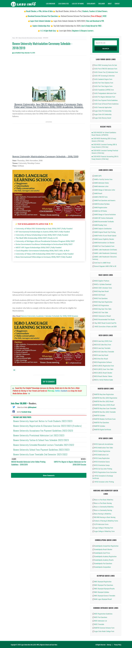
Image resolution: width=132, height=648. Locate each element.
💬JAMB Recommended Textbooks (103, 221)
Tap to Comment (49, 381)
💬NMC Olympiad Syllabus (100, 592)
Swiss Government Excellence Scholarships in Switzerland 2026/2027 (44, 244)
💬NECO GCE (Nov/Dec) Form (101, 344)
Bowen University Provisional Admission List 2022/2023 (38, 435)
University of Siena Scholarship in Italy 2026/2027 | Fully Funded (42, 235)
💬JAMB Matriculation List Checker (103, 242)
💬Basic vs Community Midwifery (103, 506)
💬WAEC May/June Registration (102, 302)
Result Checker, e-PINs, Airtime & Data (39, 11)
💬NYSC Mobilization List (100, 454)
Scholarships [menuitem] (91, 3)
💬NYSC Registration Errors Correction (104, 472)
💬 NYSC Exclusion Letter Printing (103, 482)
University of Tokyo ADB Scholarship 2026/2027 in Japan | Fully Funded (44, 254)
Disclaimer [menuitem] (101, 3)
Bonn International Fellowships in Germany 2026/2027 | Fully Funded (44, 257)
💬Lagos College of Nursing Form (102, 528)
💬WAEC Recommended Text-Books (103, 319)
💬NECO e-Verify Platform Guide (102, 380)
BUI (17, 38)
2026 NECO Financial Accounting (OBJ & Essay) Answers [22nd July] (105, 157)
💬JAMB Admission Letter (100, 186)
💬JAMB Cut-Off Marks (99, 211)
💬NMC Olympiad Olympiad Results (103, 588)
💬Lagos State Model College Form (103, 631)
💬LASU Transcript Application (102, 107)
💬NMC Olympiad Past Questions (102, 585)
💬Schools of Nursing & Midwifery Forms (105, 521)
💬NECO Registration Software (102, 362)
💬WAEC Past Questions (100, 298)
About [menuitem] (110, 3)
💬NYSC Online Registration (101, 451)
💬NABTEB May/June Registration (103, 394)
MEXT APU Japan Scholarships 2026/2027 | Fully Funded (38, 247)
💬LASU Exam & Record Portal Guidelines (105, 104)
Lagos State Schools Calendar (40, 21)
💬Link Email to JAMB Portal (101, 262)
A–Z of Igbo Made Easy (48, 30)
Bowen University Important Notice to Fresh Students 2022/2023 (42, 421)
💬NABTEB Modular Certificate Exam (104, 419)
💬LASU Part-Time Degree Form (102, 86)
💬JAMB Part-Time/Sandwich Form (103, 246)
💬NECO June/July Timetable (101, 348)
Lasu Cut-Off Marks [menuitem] (78, 3)
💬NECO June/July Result (100, 355)
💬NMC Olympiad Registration (101, 581)
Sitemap (109, 645)
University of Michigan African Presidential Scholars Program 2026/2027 (45, 241)
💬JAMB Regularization (99, 207)
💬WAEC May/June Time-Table (101, 309)
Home (13, 38)
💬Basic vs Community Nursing (102, 510)
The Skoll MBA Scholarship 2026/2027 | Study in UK (37, 238)
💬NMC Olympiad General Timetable (103, 595)
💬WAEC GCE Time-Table (100, 312)
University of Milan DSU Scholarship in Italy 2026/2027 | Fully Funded (44, 228)
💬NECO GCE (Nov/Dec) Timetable (103, 351)
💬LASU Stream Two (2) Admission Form (105, 72)
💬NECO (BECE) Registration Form (103, 365)
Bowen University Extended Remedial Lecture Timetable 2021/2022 (43, 444)
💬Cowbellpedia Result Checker (102, 549)
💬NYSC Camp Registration (101, 458)
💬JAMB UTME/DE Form (100, 197)
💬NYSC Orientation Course (101, 461)
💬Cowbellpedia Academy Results (103, 560)
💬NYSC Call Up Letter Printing (102, 469)
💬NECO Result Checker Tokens (102, 376)
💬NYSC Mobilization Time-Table (102, 447)
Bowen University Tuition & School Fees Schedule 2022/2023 (41, 440)
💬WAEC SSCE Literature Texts (102, 288)
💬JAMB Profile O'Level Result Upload (104, 235)
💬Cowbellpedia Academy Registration (104, 556)
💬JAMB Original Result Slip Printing (104, 232)
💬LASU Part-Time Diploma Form (102, 83)
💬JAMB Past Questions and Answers (103, 200)
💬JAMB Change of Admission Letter (103, 190)
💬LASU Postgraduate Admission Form (104, 93)
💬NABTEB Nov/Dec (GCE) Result (103, 401)
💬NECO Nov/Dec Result (100, 358)
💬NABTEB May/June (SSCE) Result (103, 405)
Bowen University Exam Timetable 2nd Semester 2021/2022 (40, 454)
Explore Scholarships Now (41, 25)
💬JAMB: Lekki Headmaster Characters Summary (104, 257)
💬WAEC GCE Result (98, 295)
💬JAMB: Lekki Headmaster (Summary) (104, 253)
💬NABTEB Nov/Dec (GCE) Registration (104, 398)
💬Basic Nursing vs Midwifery (101, 514)
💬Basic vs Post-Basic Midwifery (102, 499)
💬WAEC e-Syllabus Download (101, 284)
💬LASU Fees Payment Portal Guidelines (105, 100)
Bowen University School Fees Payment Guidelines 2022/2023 (41, 449)
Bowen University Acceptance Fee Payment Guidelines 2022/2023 (43, 430)
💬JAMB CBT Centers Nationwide (102, 218)
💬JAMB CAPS (97, 176)
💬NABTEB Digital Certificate (101, 429)
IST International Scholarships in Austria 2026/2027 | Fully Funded (43, 232)
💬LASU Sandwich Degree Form (102, 79)
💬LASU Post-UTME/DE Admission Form (104, 68)
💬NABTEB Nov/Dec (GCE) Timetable (104, 412)
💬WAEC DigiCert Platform (100, 281)
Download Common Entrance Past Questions (43, 16)
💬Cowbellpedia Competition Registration (105, 546)
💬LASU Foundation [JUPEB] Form (103, 90)
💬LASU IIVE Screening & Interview (103, 75)
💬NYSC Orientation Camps (101, 465)
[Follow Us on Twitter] (14, 407)
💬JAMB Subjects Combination (102, 228)
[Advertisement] (48, 72)
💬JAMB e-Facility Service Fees (102, 179)
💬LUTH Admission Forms (100, 524)
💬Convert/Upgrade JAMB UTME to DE (104, 266)
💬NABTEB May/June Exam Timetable (104, 408)
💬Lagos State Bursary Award (101, 118)
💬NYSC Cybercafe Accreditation (102, 444)
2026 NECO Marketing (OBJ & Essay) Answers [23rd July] (104, 139)
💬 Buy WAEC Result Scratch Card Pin (104, 323)
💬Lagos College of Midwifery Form (103, 531)
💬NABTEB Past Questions (100, 422)
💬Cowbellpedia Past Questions (102, 563)
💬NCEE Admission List (99, 621)
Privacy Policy (117, 645)
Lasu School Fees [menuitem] (63, 3)
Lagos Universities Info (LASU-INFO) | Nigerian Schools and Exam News (39, 645)
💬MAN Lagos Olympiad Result (102, 599)
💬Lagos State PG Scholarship (101, 111)
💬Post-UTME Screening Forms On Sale (104, 65)
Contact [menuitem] (117, 3)
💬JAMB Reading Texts (99, 225)
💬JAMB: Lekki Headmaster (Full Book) (104, 249)
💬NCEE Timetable (98, 624)
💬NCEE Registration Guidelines (102, 614)
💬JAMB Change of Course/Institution (104, 214)
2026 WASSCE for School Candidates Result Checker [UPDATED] (104, 133)
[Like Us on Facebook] (14, 411)
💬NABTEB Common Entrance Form (103, 628)
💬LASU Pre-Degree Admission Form (103, 97)
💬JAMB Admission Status (100, 183)
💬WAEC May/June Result (100, 291)
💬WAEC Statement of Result (101, 316)
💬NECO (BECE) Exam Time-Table (102, 369)
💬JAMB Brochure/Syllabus (101, 204)
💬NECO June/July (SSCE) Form (102, 341)
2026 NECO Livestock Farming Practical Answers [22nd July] (105, 151)
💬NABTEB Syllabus (98, 415)
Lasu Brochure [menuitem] (50, 3)
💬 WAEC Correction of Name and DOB (104, 326)
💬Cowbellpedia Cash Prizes (101, 553)
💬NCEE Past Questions (99, 617)
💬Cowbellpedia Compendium (101, 567)
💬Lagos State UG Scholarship (101, 114)
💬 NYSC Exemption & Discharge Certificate (102, 477)
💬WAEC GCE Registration (100, 305)
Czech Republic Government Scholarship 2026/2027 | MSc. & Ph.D (42, 250)
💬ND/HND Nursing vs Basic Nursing (103, 517)
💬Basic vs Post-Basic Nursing (102, 503)
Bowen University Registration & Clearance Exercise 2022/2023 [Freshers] (47, 425)
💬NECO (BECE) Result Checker (102, 373)
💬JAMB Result (97, 193)
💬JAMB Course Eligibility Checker (103, 239)
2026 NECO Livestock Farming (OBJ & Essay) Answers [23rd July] (104, 145)
